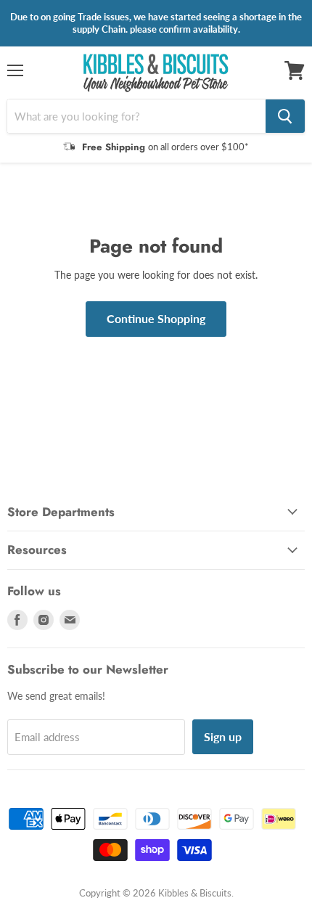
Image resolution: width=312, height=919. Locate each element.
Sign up (223, 736)
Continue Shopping (156, 318)
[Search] (285, 116)
